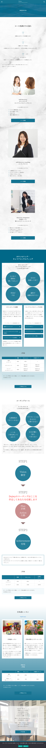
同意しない (26, 746)
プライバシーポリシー (24, 744)
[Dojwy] (23, 2)
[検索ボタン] (44, 2)
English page (23, 616)
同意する (20, 746)
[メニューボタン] (2, 2)
